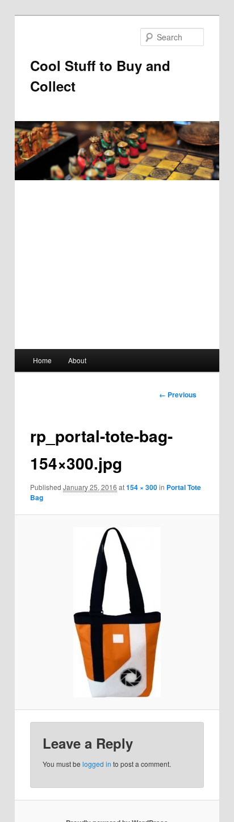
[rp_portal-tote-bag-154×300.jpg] (117, 612)
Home (42, 360)
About (77, 360)
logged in (96, 764)
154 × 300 (141, 487)
